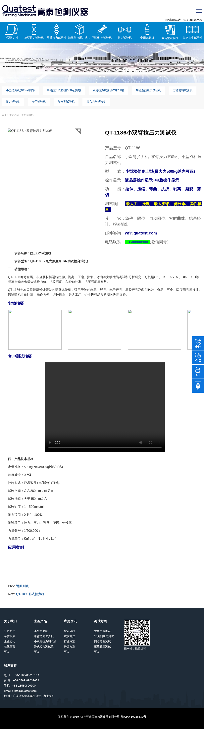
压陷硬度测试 (102, 646)
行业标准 (69, 641)
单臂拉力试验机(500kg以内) (64, 90)
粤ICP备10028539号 (133, 716)
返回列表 (22, 586)
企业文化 (9, 641)
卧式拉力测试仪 (44, 646)
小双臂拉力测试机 (45, 641)
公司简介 (9, 631)
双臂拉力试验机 (56, 37)
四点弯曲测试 (102, 641)
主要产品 (14, 115)
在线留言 (9, 646)
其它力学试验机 (192, 37)
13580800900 (137, 242)
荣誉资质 (9, 636)
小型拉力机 (11, 37)
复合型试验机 (170, 38)
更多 (7, 651)
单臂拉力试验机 (34, 37)
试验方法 (69, 636)
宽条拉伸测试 (102, 631)
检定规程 (69, 631)
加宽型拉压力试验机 (79, 37)
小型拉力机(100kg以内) (20, 90)
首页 (4, 115)
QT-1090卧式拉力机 (30, 594)
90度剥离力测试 (104, 636)
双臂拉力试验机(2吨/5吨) (108, 90)
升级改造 (69, 646)
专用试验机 (147, 37)
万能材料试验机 (102, 37)
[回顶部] (198, 385)
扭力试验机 (125, 37)
